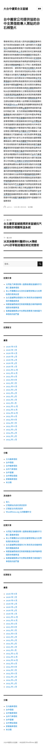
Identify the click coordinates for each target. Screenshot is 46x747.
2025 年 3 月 (11, 396)
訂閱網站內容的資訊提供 (16, 505)
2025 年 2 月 (11, 400)
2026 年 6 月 (11, 353)
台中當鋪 (9, 472)
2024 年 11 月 (11, 410)
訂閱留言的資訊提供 (14, 508)
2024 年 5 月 (11, 429)
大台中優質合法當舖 (16, 8)
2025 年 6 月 (11, 386)
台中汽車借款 (11, 469)
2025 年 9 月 (11, 376)
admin (9, 207)
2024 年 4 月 (11, 433)
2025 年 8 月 (11, 380)
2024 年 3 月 (11, 436)
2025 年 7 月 (11, 383)
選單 (39, 9)
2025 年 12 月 (12, 370)
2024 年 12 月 (12, 406)
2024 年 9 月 (11, 416)
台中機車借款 (11, 466)
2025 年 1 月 (11, 403)
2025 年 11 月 (11, 373)
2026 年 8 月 (11, 346)
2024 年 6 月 (11, 426)
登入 (8, 502)
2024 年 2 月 (11, 439)
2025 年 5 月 (11, 390)
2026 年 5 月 (11, 356)
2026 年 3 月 (11, 363)
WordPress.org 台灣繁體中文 (18, 512)
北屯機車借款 (11, 459)
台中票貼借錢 (11, 476)
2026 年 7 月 (11, 350)
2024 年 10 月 (12, 413)
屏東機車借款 (11, 479)
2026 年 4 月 (11, 360)
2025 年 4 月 (11, 393)
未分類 (30, 207)
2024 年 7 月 (11, 423)
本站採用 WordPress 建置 (28, 742)
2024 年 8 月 (11, 419)
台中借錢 (9, 462)
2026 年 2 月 (11, 366)
